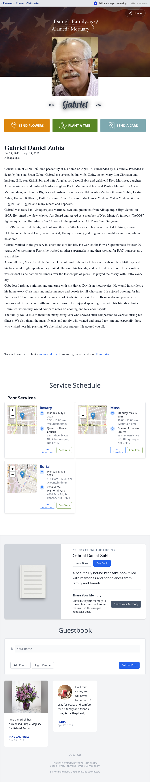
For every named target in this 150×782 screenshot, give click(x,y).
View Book (82, 563)
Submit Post (129, 665)
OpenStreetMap (79, 771)
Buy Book (102, 563)
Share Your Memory (126, 604)
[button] (22, 416)
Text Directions (47, 450)
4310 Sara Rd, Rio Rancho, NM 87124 (58, 496)
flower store (103, 354)
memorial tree (48, 354)
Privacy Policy (65, 765)
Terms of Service (84, 765)
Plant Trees (64, 450)
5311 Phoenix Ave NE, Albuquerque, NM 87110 (58, 439)
